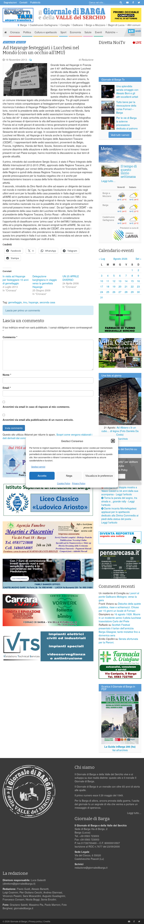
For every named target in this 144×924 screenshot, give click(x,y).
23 (138, 286)
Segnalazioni (10, 2)
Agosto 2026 (120, 258)
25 (107, 292)
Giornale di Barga (18, 921)
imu (25, 302)
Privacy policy (35, 921)
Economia (75, 32)
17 (101, 286)
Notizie (21, 42)
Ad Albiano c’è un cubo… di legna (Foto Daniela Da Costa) (120, 431)
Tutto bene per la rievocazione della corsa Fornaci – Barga (126, 107)
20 (120, 286)
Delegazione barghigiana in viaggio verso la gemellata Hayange (44, 281)
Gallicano (78, 25)
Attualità (9, 42)
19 (114, 286)
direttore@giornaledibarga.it (19, 883)
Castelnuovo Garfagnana (44, 25)
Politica (27, 32)
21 (126, 286)
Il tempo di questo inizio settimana (129, 171)
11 (107, 281)
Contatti (23, 2)
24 (101, 292)
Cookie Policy (63, 483)
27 (120, 292)
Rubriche (110, 32)
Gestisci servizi (38, 466)
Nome (7, 374)
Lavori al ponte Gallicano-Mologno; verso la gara (119, 596)
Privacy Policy (78, 483)
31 (101, 297)
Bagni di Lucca (116, 25)
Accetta (42, 476)
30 (138, 292)
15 (132, 281)
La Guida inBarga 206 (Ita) (120, 746)
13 (120, 281)
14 (126, 281)
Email (7, 387)
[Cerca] (120, 2)
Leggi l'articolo (124, 494)
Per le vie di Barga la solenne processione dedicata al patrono (127, 123)
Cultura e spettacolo (46, 32)
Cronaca (15, 32)
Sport (63, 32)
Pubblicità (35, 2)
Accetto (120, 476)
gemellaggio (15, 302)
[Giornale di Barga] (72, 14)
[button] (113, 441)
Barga (23, 25)
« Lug (102, 258)
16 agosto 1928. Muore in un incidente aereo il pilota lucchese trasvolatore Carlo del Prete (120, 617)
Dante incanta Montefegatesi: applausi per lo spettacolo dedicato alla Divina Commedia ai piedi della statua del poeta (119, 514)
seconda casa (47, 302)
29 (132, 292)
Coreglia (65, 25)
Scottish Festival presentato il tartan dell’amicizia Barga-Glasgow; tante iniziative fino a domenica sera (119, 630)
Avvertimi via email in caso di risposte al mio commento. (36, 406)
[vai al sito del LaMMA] (125, 234)
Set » (138, 258)
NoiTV (134, 32)
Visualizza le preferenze (99, 476)
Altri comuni (133, 25)
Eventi (98, 32)
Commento (10, 337)
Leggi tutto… (108, 181)
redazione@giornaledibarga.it (91, 867)
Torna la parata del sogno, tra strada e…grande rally (119, 499)
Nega (69, 476)
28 (126, 292)
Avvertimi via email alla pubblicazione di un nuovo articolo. (38, 419)
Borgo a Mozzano (95, 25)
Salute (87, 32)
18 (107, 286)
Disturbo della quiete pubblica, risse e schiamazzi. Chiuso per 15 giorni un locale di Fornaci (120, 607)
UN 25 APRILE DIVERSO (71, 278)
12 (114, 281)
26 (114, 292)
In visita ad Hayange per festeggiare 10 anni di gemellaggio (15, 279)
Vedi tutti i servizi (120, 135)
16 (138, 281)
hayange (33, 302)
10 (101, 281)
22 (132, 286)
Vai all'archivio (120, 438)
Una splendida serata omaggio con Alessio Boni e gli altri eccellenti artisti (127, 91)
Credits (46, 921)
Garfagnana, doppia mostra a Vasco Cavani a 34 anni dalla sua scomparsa (119, 490)
